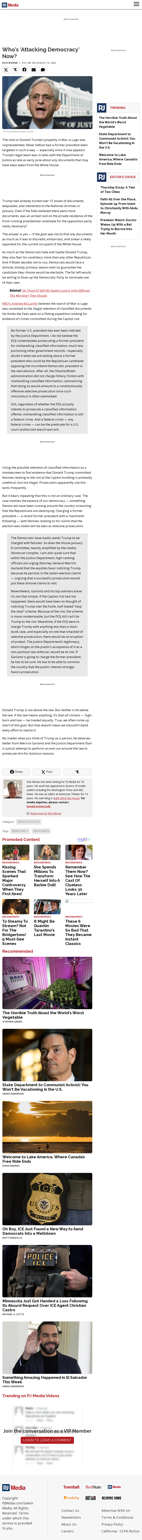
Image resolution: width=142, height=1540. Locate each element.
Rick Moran (10, 62)
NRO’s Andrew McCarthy (20, 303)
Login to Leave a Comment (47, 1440)
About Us (68, 1524)
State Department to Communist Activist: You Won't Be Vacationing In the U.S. (45, 1087)
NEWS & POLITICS (29, 821)
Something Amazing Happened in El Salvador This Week (44, 1379)
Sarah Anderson (13, 1094)
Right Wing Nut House (66, 798)
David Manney (11, 1166)
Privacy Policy (112, 1524)
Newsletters (71, 1517)
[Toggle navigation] (136, 4)
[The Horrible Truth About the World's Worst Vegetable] (47, 982)
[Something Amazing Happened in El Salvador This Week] (47, 1347)
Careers (67, 1531)
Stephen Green (12, 1021)
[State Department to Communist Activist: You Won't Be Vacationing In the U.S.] (47, 1054)
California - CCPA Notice (120, 1531)
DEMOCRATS (41, 831)
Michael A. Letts (13, 1314)
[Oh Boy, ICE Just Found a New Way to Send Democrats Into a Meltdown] (47, 1198)
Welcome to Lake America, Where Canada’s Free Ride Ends (43, 1159)
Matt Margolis (12, 1238)
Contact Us (70, 1510)
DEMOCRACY (20, 831)
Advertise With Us (116, 1510)
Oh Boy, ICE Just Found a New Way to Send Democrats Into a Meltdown (42, 1231)
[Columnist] (14, 789)
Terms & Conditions (117, 1517)
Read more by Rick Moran (45, 813)
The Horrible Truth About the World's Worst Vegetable (43, 1015)
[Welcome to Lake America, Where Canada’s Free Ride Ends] (47, 1126)
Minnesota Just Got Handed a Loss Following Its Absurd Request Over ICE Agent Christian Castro (45, 1305)
